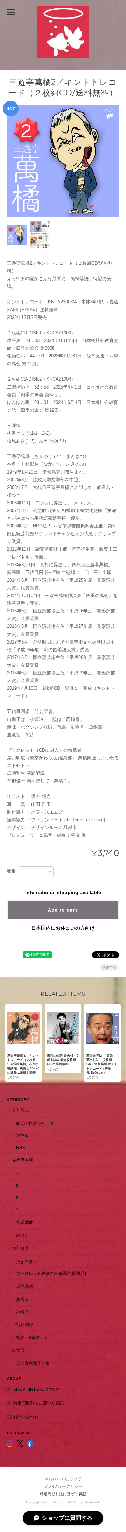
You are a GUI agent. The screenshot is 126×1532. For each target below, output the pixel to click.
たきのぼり (26, 1261)
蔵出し (22, 1235)
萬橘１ (22, 1299)
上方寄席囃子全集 (33, 1363)
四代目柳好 (22, 1324)
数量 (11, 871)
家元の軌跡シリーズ (35, 1123)
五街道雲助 (22, 1222)
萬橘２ (22, 1311)
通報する (109, 967)
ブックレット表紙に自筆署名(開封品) (51, 1273)
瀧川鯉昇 (20, 1248)
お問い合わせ (25, 1416)
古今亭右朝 (22, 1160)
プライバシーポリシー (63, 1486)
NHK (20, 1147)
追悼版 (22, 1135)
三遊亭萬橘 (22, 1286)
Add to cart (63, 910)
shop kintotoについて (37, 1389)
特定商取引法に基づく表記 (38, 1402)
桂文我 (18, 1350)
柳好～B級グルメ (32, 1337)
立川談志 (20, 1110)
